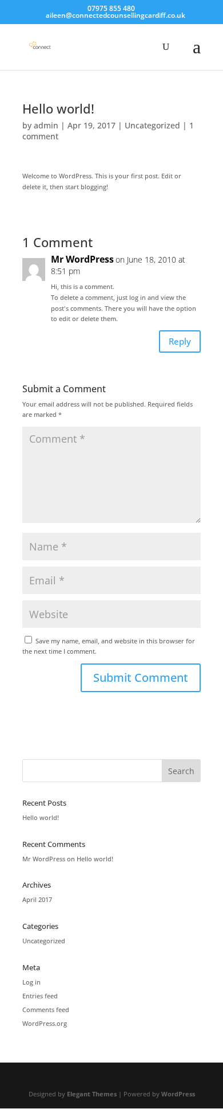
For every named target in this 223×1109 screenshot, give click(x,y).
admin (46, 125)
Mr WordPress (82, 259)
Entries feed (40, 995)
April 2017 (37, 899)
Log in (31, 982)
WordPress (178, 1094)
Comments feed (45, 1009)
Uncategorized (152, 125)
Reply (180, 341)
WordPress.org (44, 1023)
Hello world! (40, 817)
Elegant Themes (92, 1094)
